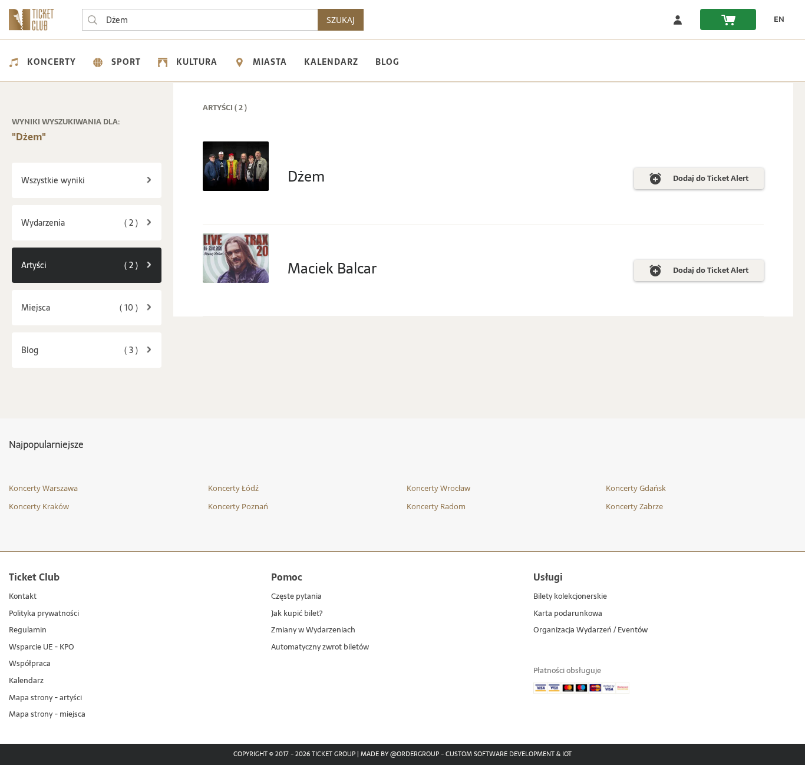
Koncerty (51, 61)
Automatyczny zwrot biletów (320, 647)
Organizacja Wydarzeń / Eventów (590, 630)
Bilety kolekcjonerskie (570, 596)
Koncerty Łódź (233, 488)
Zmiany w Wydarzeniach (313, 630)
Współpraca (30, 664)
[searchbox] (200, 20)
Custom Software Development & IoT (509, 754)
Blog (387, 61)
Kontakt (23, 596)
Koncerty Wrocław (438, 488)
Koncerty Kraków (39, 506)
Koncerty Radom (436, 506)
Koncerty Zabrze (634, 506)
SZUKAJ (340, 19)
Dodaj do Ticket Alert (710, 180)
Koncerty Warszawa (43, 488)
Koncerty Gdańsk (636, 488)
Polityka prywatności (44, 613)
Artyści (91, 265)
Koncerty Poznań (238, 506)
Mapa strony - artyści (45, 698)
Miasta (270, 61)
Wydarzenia (91, 222)
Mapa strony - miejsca (47, 714)
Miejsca (91, 307)
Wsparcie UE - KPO (41, 647)
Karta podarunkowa (567, 613)
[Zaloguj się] (677, 19)
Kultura (196, 61)
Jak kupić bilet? (296, 613)
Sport (126, 61)
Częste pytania (296, 596)
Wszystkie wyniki (53, 180)
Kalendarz (331, 61)
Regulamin (28, 630)
